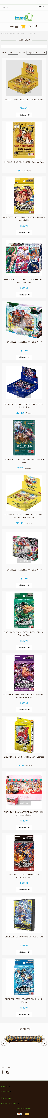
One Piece (31, 33)
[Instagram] (7, 1072)
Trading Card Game (16, 33)
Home (3, 33)
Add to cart (23, 115)
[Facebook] (2, 1072)
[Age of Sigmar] (24, 1039)
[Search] (30, 26)
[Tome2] (24, 17)
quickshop (24, 90)
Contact (41, 6)
